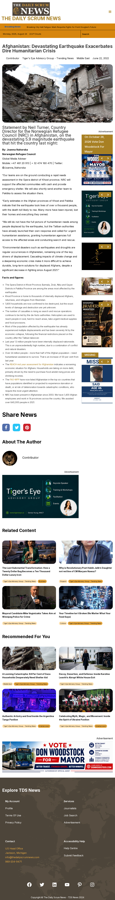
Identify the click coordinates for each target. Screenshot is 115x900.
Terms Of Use (13, 815)
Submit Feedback (73, 855)
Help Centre (71, 848)
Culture (63, 623)
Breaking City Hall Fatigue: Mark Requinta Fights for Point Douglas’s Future (61, 26)
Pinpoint (63, 581)
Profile (9, 808)
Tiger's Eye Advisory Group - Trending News (48, 58)
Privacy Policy (13, 822)
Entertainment (44, 726)
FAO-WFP (14, 379)
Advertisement (72, 822)
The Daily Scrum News (31, 18)
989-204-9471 (13, 861)
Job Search (70, 815)
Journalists (70, 808)
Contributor (30, 457)
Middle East (83, 58)
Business (42, 581)
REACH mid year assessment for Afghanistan (32, 364)
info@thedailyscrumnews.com (22, 857)
